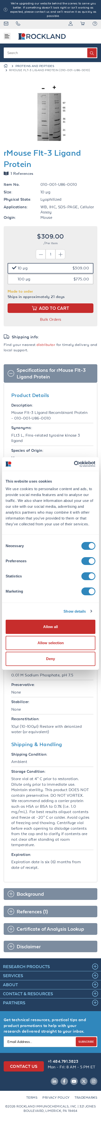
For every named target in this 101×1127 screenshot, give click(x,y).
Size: (8, 192)
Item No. (12, 184)
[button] (95, 24)
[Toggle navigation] (7, 36)
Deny (50, 659)
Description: (22, 405)
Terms (32, 1097)
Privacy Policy (55, 1097)
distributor (46, 345)
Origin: (10, 217)
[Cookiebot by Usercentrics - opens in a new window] (73, 464)
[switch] (88, 561)
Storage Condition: (28, 771)
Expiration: (21, 854)
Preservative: (23, 684)
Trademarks (86, 1097)
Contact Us (24, 1066)
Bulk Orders (50, 319)
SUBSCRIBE (86, 1041)
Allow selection (51, 643)
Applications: (16, 207)
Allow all (50, 627)
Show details (74, 611)
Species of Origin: (27, 450)
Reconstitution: (25, 719)
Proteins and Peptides (34, 66)
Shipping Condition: (29, 754)
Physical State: (17, 199)
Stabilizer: (20, 701)
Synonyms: (21, 427)
